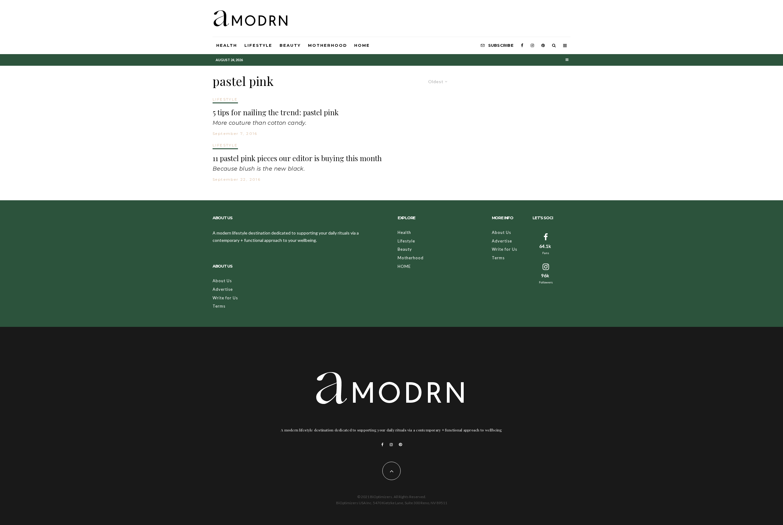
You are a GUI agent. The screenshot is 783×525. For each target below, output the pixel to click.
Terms (219, 306)
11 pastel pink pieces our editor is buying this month (297, 158)
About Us (222, 280)
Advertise (223, 289)
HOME (362, 45)
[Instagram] (532, 45)
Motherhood (327, 45)
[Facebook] (522, 45)
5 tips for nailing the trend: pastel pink (276, 112)
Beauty (290, 45)
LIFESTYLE (225, 99)
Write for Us (225, 297)
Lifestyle (258, 45)
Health (226, 45)
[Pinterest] (543, 45)
